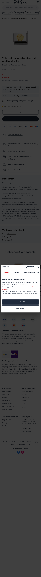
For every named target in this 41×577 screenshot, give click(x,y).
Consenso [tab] (6, 272)
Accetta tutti (20, 302)
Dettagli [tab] (16, 272)
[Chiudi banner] (38, 267)
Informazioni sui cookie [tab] (31, 272)
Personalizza (19, 308)
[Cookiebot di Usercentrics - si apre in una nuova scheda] (26, 267)
